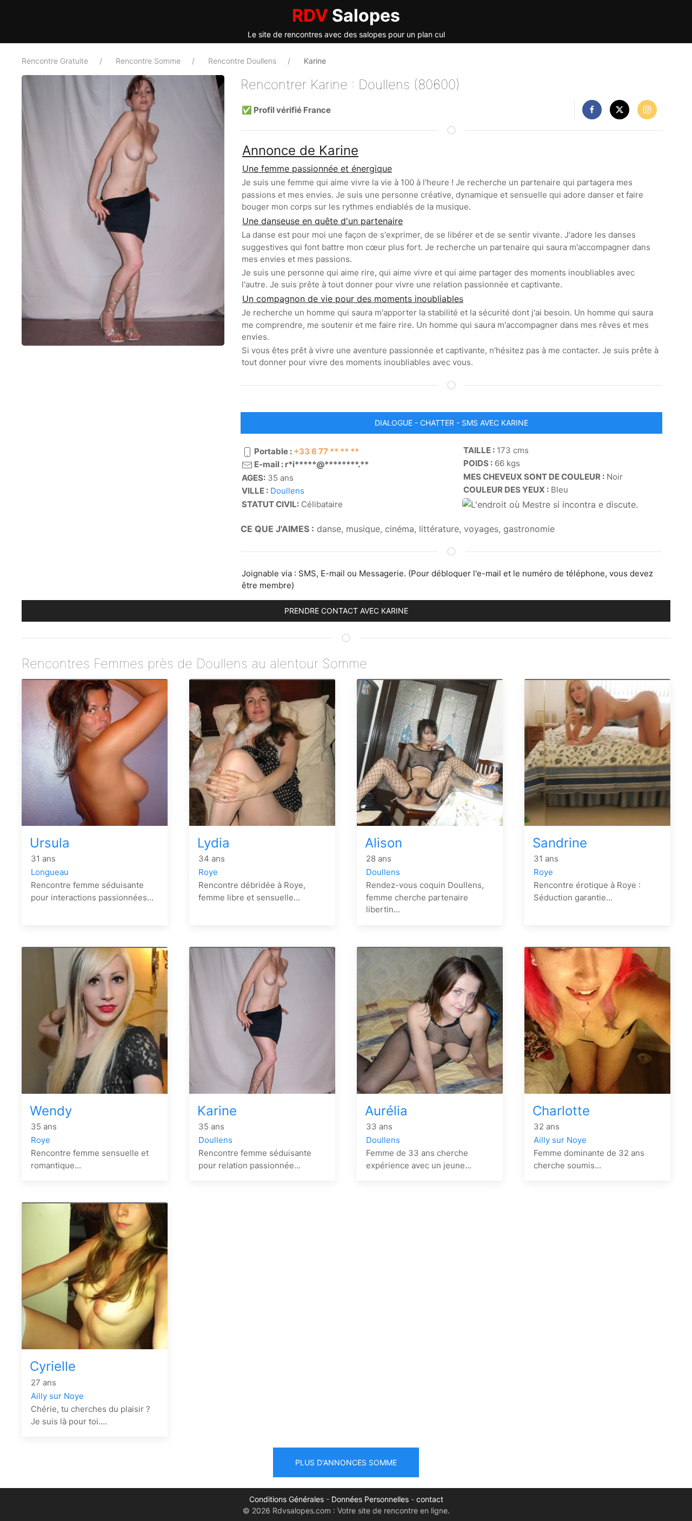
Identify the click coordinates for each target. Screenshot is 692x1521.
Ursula (50, 843)
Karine (217, 1111)
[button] (592, 109)
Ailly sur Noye (560, 1140)
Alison (383, 843)
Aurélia (386, 1111)
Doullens (287, 491)
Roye (208, 872)
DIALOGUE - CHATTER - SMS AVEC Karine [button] (451, 422)
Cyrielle (53, 1366)
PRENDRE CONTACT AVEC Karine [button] (346, 610)
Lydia (213, 843)
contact (429, 1499)
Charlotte (561, 1111)
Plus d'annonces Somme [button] (346, 1462)
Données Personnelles (370, 1499)
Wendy (51, 1111)
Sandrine (560, 843)
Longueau (50, 872)
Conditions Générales (286, 1499)
